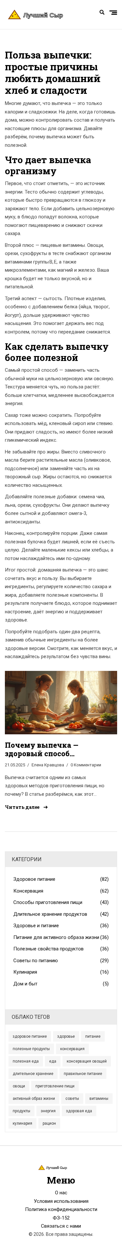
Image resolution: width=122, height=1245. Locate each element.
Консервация (61, 891)
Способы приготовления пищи (61, 902)
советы (72, 1098)
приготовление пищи (55, 1086)
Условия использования (61, 1201)
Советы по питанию (61, 961)
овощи (19, 1086)
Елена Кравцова (48, 764)
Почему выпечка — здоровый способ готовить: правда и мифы (54, 749)
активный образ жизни (34, 1098)
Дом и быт (61, 984)
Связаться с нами (61, 1226)
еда (52, 1061)
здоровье (66, 1036)
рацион (49, 1123)
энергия (48, 1111)
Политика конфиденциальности (61, 1209)
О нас (61, 1193)
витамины (98, 1098)
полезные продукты (31, 1049)
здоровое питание (30, 1036)
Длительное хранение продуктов (61, 914)
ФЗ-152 (61, 1218)
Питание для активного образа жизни (61, 937)
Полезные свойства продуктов (61, 949)
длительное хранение (33, 1073)
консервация (72, 1049)
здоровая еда (79, 1111)
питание (93, 1036)
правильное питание (83, 1073)
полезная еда (26, 1061)
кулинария (22, 1123)
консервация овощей (87, 1061)
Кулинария (61, 972)
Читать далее (22, 807)
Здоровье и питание (61, 926)
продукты (21, 1111)
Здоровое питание (61, 879)
